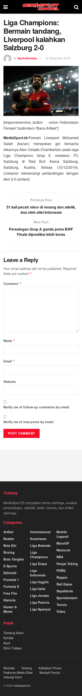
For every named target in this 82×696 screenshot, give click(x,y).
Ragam (61, 577)
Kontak (8, 638)
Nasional (63, 550)
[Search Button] (76, 7)
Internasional (40, 532)
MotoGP (62, 543)
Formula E (11, 586)
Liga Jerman (39, 595)
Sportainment (66, 597)
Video (60, 611)
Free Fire (10, 593)
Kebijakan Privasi (50, 668)
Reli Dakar (64, 584)
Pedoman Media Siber (18, 672)
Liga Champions (39, 554)
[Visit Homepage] (41, 6)
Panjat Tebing (67, 563)
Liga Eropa (38, 563)
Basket (8, 538)
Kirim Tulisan (12, 648)
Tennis (61, 604)
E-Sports (10, 566)
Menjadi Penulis (49, 672)
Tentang (26, 668)
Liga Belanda (40, 545)
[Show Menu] (5, 7)
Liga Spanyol (40, 609)
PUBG (61, 570)
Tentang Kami (13, 633)
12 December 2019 (57, 58)
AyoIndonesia (27, 58)
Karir (6, 643)
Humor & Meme (10, 609)
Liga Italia (37, 588)
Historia (9, 600)
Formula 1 (11, 579)
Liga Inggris (39, 582)
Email (9, 361)
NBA (59, 557)
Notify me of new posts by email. (28, 422)
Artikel (8, 532)
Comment (12, 283)
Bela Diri (9, 545)
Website (9, 381)
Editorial (9, 572)
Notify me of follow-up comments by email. (36, 407)
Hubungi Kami (12, 677)
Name (9, 340)
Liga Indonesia (38, 572)
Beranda (8, 668)
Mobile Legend (62, 534)
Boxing (9, 552)
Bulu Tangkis (13, 559)
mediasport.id (21, 685)
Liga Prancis (39, 602)
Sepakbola (64, 591)
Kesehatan (38, 538)
